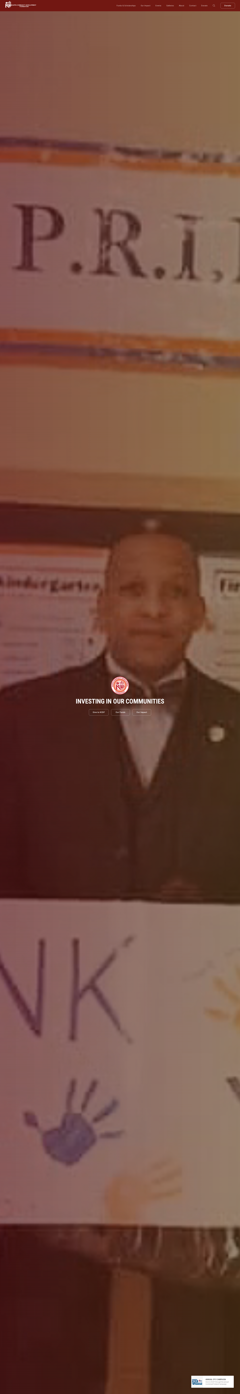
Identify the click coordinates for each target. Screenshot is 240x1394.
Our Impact (145, 6)
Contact (192, 6)
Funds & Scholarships (126, 6)
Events (158, 6)
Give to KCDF (99, 712)
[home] (28, 5)
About (181, 6)
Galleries (170, 6)
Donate (204, 6)
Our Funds (120, 712)
